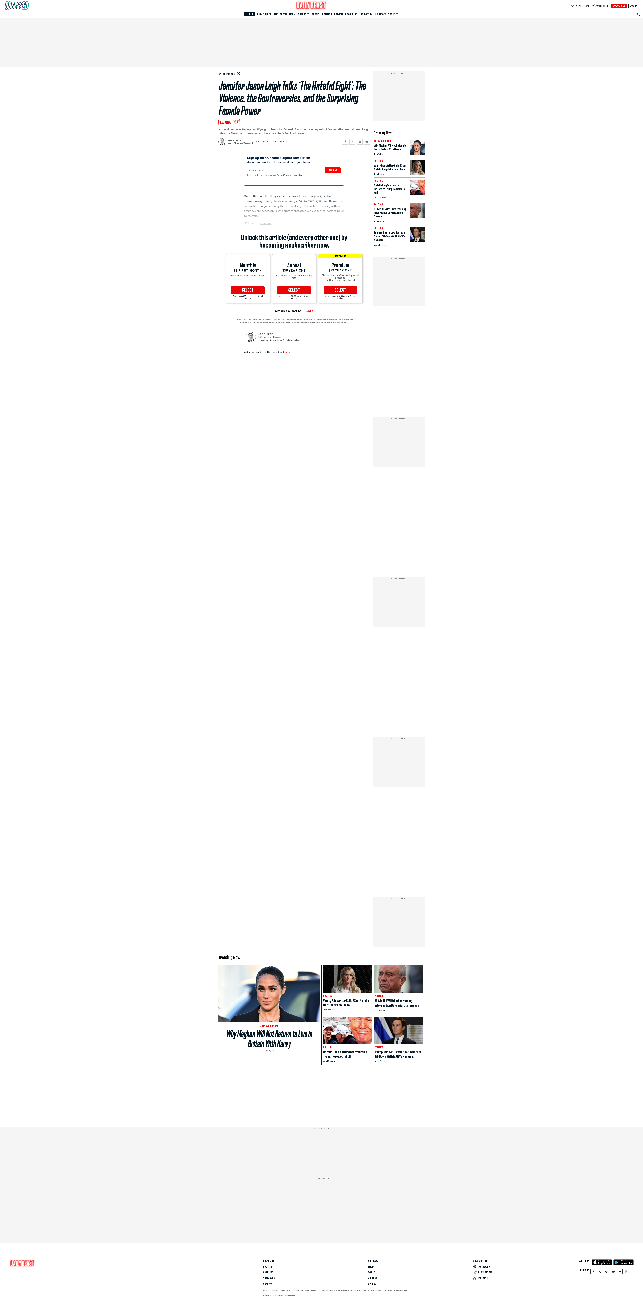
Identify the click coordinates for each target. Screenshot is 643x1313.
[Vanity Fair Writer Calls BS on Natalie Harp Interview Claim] (417, 173)
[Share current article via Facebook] (345, 142)
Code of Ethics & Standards (334, 1290)
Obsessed (303, 14)
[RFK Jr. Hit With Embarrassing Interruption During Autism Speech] (417, 217)
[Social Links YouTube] (613, 1272)
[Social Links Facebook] (593, 1272)
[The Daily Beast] (311, 6)
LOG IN (633, 6)
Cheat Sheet (264, 14)
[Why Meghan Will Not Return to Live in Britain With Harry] (417, 153)
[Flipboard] (626, 1272)
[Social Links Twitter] (599, 1272)
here (287, 351)
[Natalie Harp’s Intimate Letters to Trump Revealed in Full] (417, 193)
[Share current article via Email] (360, 142)
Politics (327, 14)
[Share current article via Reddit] (367, 142)
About (266, 1290)
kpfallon (264, 340)
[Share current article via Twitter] (352, 142)
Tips (283, 1290)
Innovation (366, 14)
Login (309, 311)
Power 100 (351, 14)
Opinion (338, 14)
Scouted (393, 14)
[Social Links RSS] (620, 1272)
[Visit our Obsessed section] (27, 6)
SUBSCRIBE (619, 6)
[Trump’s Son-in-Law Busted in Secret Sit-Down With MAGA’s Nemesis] (417, 241)
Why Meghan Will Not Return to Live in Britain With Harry (269, 1039)
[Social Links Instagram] (606, 1272)
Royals (316, 14)
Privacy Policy (296, 175)
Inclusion (355, 1290)
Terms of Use (282, 175)
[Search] (638, 14)
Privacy (314, 1290)
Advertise (298, 1290)
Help (307, 1290)
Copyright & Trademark (395, 1290)
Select (248, 290)
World (371, 1272)
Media (292, 14)
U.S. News (380, 14)
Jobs (289, 1290)
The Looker (280, 14)
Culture (372, 1278)
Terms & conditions (371, 1290)
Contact (275, 1290)
